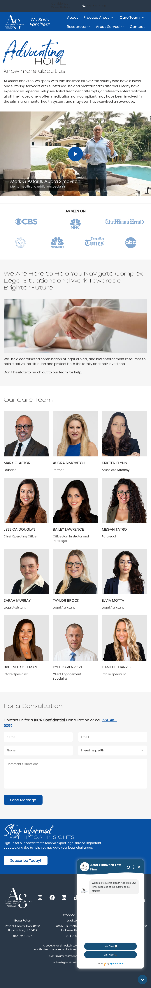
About (72, 17)
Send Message (23, 799)
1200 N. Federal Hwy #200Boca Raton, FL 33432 (22, 928)
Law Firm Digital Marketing (65, 962)
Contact (137, 26)
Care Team (130, 17)
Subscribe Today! (25, 860)
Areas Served (108, 26)
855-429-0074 (22, 936)
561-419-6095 (96, 6)
